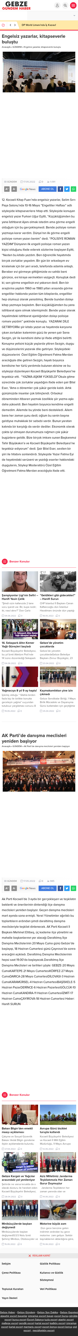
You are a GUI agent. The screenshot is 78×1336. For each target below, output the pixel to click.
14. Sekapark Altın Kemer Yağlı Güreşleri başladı (18, 644)
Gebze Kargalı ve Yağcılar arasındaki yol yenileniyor (18, 1178)
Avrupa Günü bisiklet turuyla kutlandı (53, 1130)
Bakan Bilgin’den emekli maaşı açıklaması (17, 1130)
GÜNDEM (17, 47)
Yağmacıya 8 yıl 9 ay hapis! (19, 690)
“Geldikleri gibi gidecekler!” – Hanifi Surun (57, 597)
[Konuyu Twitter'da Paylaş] (67, 189)
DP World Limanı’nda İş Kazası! (39, 25)
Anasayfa (6, 47)
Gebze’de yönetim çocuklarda (51, 644)
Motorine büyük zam (53, 1224)
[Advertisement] (39, 136)
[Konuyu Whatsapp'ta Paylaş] (73, 189)
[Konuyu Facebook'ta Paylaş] (60, 189)
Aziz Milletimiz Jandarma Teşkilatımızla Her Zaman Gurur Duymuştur (56, 1179)
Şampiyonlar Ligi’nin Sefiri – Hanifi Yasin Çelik (20, 597)
